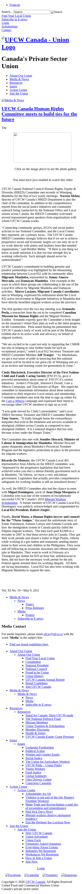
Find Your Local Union (40, 658)
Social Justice (33, 758)
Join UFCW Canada (38, 686)
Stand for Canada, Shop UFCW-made (49, 715)
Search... (7, 11)
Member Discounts (37, 729)
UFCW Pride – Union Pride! (43, 765)
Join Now (31, 861)
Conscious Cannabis (38, 783)
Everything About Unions (41, 847)
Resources (16, 82)
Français (15, 5)
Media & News (19, 79)
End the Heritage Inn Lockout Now (47, 822)
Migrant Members (36, 722)
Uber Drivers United (38, 779)
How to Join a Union (38, 858)
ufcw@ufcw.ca (53, 634)
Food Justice (33, 772)
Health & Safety (35, 733)
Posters (29, 615)
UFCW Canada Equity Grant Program (49, 736)
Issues (13, 86)
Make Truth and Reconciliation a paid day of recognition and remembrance (51, 806)
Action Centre (18, 90)
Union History (34, 676)
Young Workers (35, 769)
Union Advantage (36, 836)
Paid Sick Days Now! (39, 811)
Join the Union (19, 93)
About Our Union (21, 75)
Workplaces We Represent (42, 854)
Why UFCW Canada (38, 833)
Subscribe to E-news (30, 618)
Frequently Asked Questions (43, 843)
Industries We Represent (40, 851)
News (21, 600)
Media (21, 611)
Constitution (33, 661)
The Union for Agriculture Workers (47, 761)
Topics (29, 604)
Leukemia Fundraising (39, 747)
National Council (36, 669)
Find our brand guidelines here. (29, 644)
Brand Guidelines (36, 683)
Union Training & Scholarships (45, 726)
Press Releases (34, 608)
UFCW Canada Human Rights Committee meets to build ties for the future (39, 114)
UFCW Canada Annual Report (44, 679)
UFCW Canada (35, 881)
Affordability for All (38, 793)
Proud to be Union (37, 672)
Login (41, 868)
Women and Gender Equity (42, 754)
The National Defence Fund (43, 719)
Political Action (35, 751)
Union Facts (33, 840)
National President (37, 665)
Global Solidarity (36, 776)
